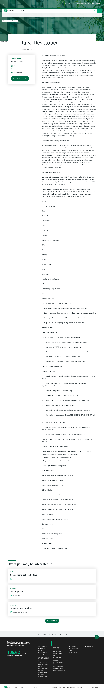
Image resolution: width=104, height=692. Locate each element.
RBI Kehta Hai (41, 652)
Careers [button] (30, 15)
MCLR (54, 655)
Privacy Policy (86, 687)
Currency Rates (57, 653)
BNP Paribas (72, 646)
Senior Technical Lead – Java (23, 575)
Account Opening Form (58, 663)
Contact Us (65, 15)
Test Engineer (16, 592)
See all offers (52, 621)
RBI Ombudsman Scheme (42, 649)
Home (4, 20)
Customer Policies (42, 655)
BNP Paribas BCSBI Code (43, 665)
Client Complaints (58, 670)
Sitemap (80, 687)
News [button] (36, 15)
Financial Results (42, 662)
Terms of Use (54, 687)
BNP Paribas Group (69, 3)
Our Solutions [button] (21, 15)
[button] (93, 10)
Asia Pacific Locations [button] (46, 15)
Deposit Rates (57, 651)
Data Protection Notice (71, 687)
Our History (72, 652)
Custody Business (58, 668)
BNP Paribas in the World (83, 3)
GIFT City (57, 15)
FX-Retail (55, 660)
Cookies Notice (62, 687)
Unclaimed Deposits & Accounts (44, 673)
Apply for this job (19, 78)
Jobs (8, 20)
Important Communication (57, 648)
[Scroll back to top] (97, 637)
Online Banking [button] (96, 3)
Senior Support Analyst (21, 608)
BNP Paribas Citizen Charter (43, 669)
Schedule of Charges (59, 658)
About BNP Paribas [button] (9, 15)
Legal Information (42, 646)
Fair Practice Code (42, 676)
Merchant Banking (58, 666)
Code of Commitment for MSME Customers (43, 657)
